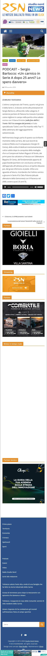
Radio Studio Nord (33, 60)
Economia (6, 533)
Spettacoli (6, 542)
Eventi (4, 563)
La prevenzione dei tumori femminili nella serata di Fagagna (25, 222)
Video (4, 568)
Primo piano (21, 60)
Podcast (12, 60)
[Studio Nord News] (5, 31)
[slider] (40, 187)
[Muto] (36, 187)
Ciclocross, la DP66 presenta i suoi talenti (18, 216)
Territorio (6, 529)
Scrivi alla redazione (9, 577)
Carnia (5, 60)
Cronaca (5, 538)
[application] (23, 187)
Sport (5, 64)
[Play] (5, 187)
